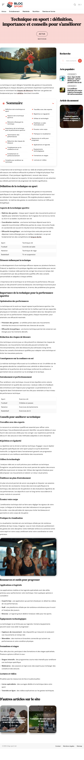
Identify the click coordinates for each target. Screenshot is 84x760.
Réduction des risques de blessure (16, 142)
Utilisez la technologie (41, 118)
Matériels (13, 714)
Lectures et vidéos (40, 160)
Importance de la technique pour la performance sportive (15, 129)
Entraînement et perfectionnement (13, 155)
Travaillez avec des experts (43, 109)
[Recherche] (74, 4)
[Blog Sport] (15, 4)
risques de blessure (25, 90)
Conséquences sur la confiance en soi (14, 148)
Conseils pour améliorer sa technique (14, 161)
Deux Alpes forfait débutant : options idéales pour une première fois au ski (74, 79)
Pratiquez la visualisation (42, 134)
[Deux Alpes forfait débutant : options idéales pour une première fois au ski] (62, 78)
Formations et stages (41, 155)
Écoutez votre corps (40, 129)
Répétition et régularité (41, 114)
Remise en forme (42, 715)
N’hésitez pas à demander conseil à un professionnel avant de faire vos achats (14, 720)
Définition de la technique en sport (15, 110)
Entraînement (72, 74)
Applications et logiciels (42, 145)
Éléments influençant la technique (15, 123)
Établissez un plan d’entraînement (40, 124)
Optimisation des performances (13, 135)
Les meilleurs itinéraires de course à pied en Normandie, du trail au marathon (75, 91)
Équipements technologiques (39, 150)
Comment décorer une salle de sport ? (42, 719)
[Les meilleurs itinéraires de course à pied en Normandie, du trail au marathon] (62, 90)
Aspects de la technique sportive (15, 116)
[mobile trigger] (4, 4)
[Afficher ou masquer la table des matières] (38, 103)
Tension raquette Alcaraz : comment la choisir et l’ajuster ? (71, 118)
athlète (20, 93)
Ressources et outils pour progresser (40, 139)
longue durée (36, 237)
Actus (42, 34)
